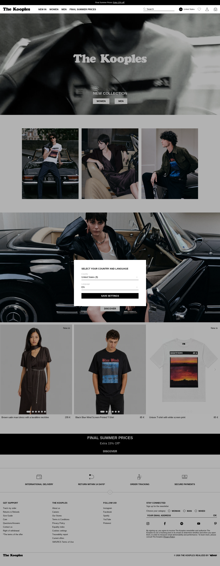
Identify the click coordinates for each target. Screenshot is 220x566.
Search (150, 9)
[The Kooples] (17, 9)
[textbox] (110, 277)
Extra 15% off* (119, 2)
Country (89, 275)
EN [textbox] (83, 287)
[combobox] (110, 277)
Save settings (110, 296)
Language (85, 285)
